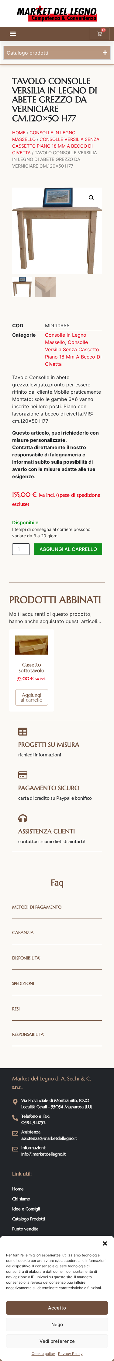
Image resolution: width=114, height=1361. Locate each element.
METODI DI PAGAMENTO (36, 907)
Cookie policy (43, 1353)
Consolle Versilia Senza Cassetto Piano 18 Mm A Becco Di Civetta (55, 146)
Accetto (57, 1308)
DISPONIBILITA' (26, 958)
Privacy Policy (70, 1353)
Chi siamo (21, 1199)
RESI (16, 1009)
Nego (57, 1324)
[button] (105, 1243)
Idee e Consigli (26, 1209)
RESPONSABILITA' (28, 1034)
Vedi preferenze (57, 1341)
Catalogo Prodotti (28, 1219)
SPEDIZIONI (23, 983)
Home (19, 132)
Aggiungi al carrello (68, 549)
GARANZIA (23, 932)
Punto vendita (25, 1229)
